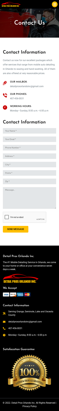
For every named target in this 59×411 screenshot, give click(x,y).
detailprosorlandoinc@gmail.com (27, 86)
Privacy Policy (29, 406)
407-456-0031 (17, 98)
